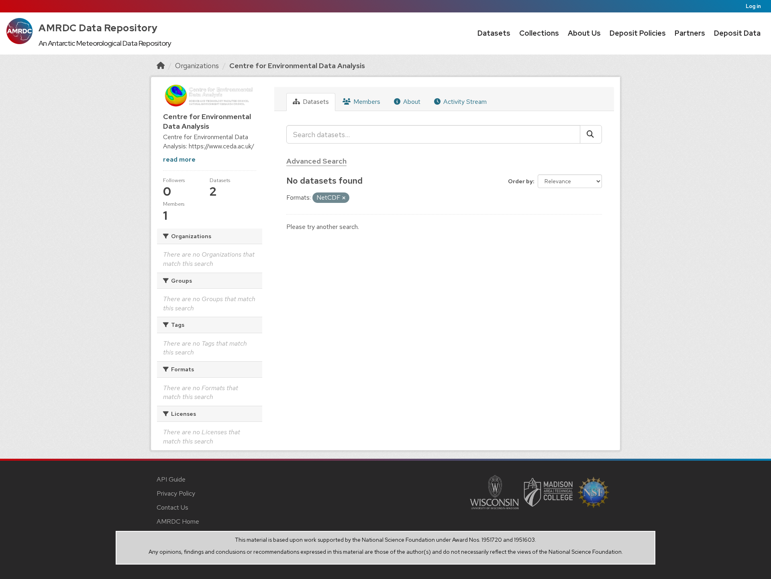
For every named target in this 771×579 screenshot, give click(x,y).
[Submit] (591, 134)
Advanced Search (316, 161)
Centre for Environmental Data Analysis (297, 65)
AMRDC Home (178, 521)
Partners (690, 33)
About (411, 101)
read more (179, 159)
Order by (520, 181)
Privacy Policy (176, 493)
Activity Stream (464, 101)
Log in (753, 6)
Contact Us (172, 507)
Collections (539, 33)
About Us (584, 33)
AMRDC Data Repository (98, 28)
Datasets (493, 33)
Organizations (197, 65)
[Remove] (343, 198)
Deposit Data (737, 33)
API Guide (171, 479)
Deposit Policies (638, 33)
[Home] (161, 65)
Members (366, 101)
